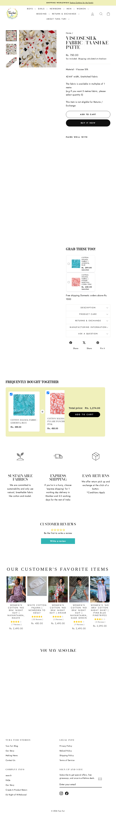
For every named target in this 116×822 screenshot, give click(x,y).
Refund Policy (66, 750)
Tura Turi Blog (12, 746)
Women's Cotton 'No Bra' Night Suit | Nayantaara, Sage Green (79, 611)
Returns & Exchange (88, 320)
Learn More (85, 270)
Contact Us (10, 760)
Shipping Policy (67, 755)
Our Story (10, 750)
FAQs (8, 780)
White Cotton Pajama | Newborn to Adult (37, 609)
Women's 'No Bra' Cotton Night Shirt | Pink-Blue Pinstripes (100, 610)
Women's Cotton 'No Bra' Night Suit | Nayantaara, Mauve (16, 611)
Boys (30, 8)
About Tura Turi (57, 19)
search (8, 775)
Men (70, 8)
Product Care (88, 314)
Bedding (42, 13)
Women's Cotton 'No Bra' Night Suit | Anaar (58, 609)
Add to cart (84, 414)
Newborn (56, 8)
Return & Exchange (65, 13)
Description (88, 307)
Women (82, 8)
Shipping (82, 58)
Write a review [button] (58, 541)
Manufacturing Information (88, 327)
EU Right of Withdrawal (16, 794)
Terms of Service (67, 760)
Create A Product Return (16, 789)
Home (68, 33)
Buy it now (88, 123)
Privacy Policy (66, 746)
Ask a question (88, 333)
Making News (12, 755)
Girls (42, 8)
